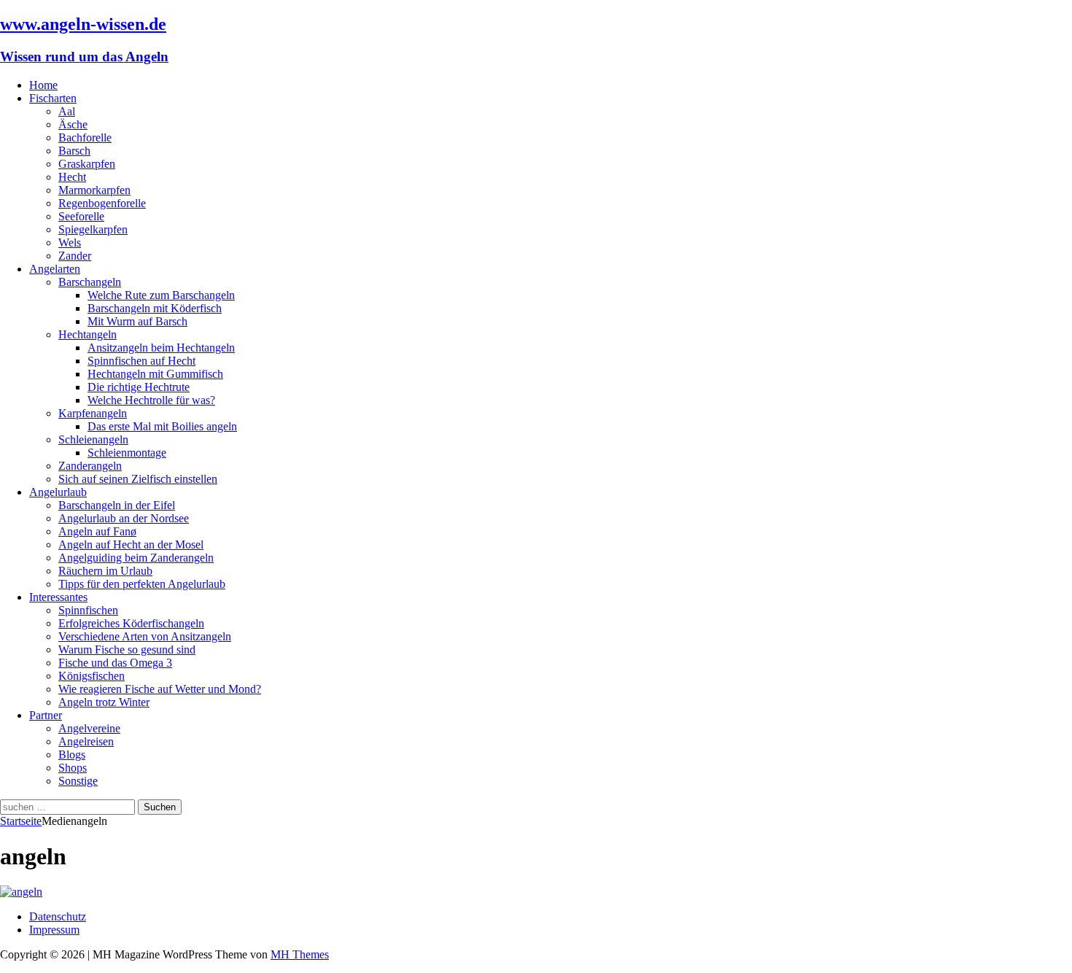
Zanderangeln (90, 466)
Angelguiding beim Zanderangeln (136, 557)
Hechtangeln (87, 334)
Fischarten (53, 98)
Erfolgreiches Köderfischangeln (131, 623)
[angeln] (21, 891)
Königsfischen (91, 676)
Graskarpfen (86, 164)
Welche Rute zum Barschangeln (161, 295)
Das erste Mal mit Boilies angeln (162, 426)
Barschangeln (89, 282)
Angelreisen (86, 741)
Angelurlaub (58, 492)
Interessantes (58, 597)
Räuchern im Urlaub (105, 571)
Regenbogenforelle (102, 203)
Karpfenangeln (92, 413)
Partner (45, 715)
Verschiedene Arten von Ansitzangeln (144, 636)
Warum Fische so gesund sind (126, 649)
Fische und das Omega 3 (115, 662)
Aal (66, 111)
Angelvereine (89, 728)
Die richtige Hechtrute (139, 387)
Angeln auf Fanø (97, 531)
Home (43, 85)
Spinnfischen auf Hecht (141, 360)
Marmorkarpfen (94, 190)
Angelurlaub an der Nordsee (123, 518)
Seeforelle (81, 216)
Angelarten (54, 269)
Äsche (73, 124)
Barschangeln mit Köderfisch (155, 308)
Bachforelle (85, 137)
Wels (69, 242)
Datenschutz (57, 916)
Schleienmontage (127, 452)
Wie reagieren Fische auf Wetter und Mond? (159, 689)
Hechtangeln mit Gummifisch (155, 374)
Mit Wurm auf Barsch (137, 321)
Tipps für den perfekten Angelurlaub (141, 584)
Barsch (74, 150)
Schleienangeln (93, 439)
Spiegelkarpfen (93, 229)
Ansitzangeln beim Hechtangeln (161, 347)
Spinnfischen (88, 610)
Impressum (54, 929)
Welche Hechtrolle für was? (151, 400)
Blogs (71, 754)
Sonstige (78, 781)
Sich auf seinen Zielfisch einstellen (137, 479)
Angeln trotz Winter (103, 702)
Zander (74, 255)
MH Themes (300, 954)
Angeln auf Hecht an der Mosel (130, 544)
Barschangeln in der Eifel (116, 505)
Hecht (72, 177)
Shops (72, 767)
